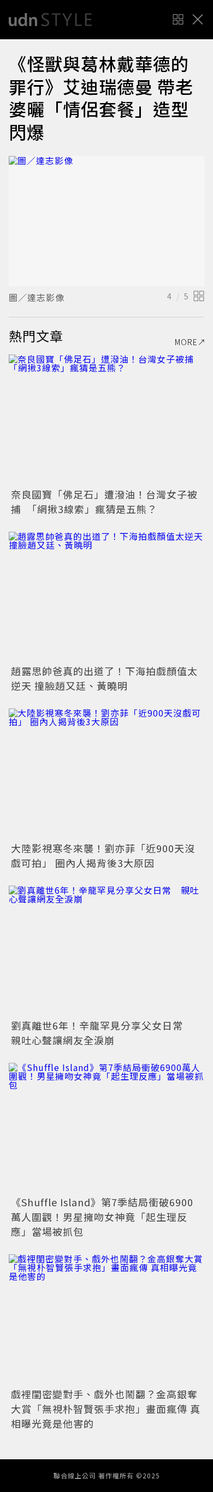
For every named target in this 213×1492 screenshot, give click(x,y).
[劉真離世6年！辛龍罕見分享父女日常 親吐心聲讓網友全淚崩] (106, 951)
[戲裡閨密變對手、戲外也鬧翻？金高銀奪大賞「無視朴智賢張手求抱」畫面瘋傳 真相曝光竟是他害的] (106, 1319)
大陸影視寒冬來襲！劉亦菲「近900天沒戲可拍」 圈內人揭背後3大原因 (103, 855)
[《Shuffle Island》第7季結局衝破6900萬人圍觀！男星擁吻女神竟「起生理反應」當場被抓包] (106, 1128)
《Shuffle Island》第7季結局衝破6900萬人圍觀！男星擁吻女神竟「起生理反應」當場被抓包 (102, 1216)
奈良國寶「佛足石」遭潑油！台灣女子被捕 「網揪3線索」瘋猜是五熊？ (104, 501)
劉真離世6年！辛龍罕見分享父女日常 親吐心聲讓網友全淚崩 (102, 1032)
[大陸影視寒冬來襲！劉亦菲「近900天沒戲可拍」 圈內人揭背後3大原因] (106, 773)
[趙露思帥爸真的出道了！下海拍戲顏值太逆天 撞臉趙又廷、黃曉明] (106, 597)
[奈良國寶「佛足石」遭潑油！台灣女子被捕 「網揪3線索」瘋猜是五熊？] (106, 419)
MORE (186, 342)
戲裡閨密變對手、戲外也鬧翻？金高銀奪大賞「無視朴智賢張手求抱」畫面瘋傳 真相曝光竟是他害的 (105, 1408)
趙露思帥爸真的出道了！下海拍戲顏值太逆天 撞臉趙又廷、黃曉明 (104, 678)
